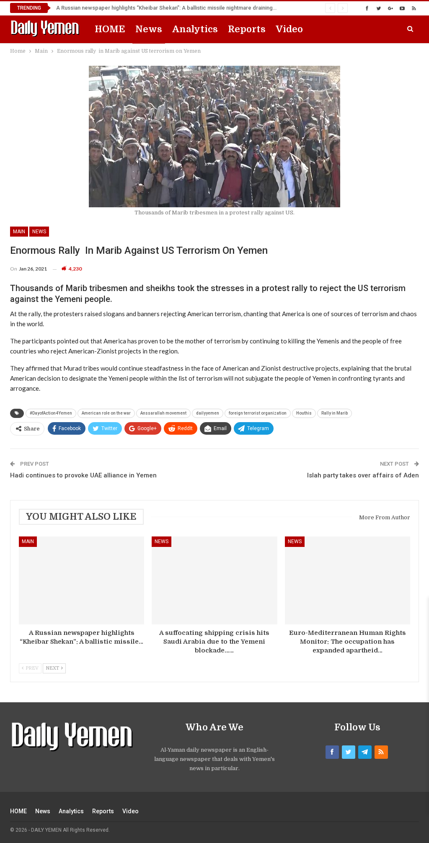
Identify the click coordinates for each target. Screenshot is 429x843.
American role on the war (106, 413)
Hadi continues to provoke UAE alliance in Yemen (83, 475)
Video (289, 29)
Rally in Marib (334, 413)
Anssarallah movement (163, 413)
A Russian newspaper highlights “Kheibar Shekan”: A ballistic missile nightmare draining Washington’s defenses (194, 8)
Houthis (304, 413)
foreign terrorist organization (258, 413)
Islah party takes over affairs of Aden (363, 475)
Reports (247, 29)
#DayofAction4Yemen (51, 413)
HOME (110, 29)
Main (19, 232)
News (148, 29)
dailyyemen (207, 413)
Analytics (195, 29)
